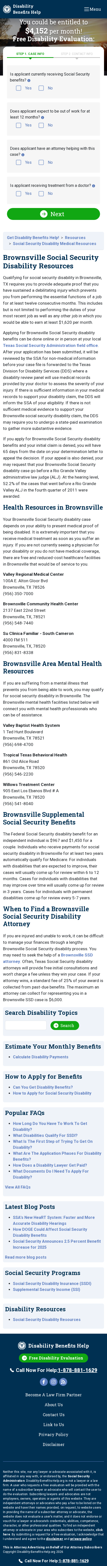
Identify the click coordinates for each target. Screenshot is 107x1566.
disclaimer (54, 1539)
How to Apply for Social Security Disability (52, 1093)
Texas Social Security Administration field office (50, 345)
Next (57, 214)
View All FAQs (18, 1187)
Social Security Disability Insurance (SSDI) (52, 1283)
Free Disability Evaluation (56, 1357)
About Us (54, 1404)
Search (67, 1025)
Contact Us (53, 1414)
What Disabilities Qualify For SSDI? (45, 1135)
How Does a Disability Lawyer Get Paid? (50, 1165)
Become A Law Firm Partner (53, 1394)
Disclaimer (53, 1444)
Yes (28, 88)
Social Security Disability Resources (47, 1319)
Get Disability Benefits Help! (33, 237)
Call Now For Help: (56, 1370)
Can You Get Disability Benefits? (43, 1087)
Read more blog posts (26, 1257)
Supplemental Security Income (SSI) (46, 1289)
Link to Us (53, 1424)
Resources (75, 237)
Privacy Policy (53, 1434)
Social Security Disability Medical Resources (54, 243)
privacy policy (81, 1539)
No (50, 88)
